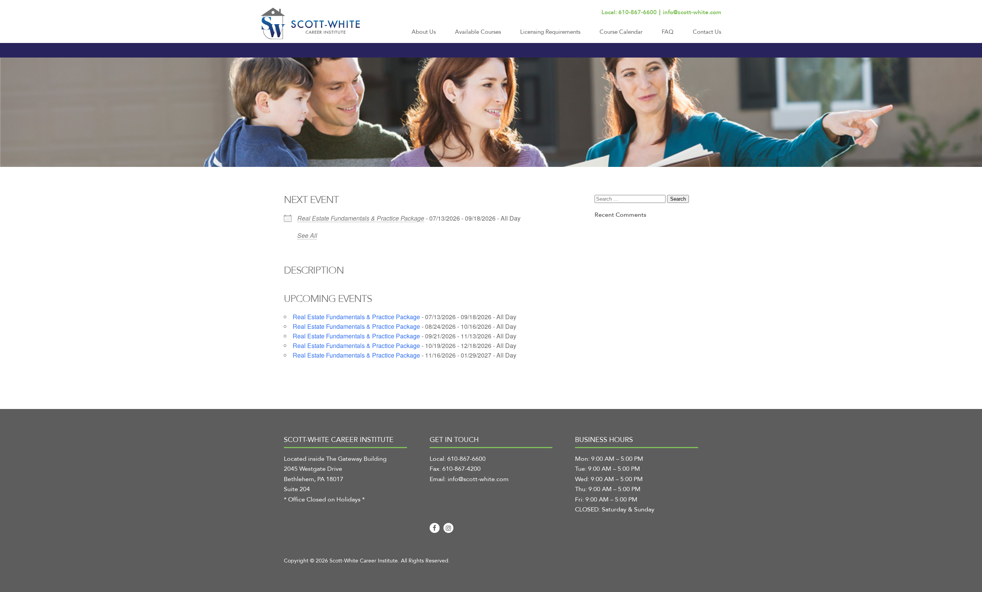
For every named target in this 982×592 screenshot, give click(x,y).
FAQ (668, 32)
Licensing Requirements (550, 32)
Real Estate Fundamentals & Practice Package (360, 218)
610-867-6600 (466, 459)
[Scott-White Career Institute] (310, 23)
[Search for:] (631, 199)
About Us (424, 32)
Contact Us (707, 32)
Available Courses (478, 32)
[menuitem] (424, 35)
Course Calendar (621, 32)
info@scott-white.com (692, 12)
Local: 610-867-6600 (629, 12)
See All (307, 235)
